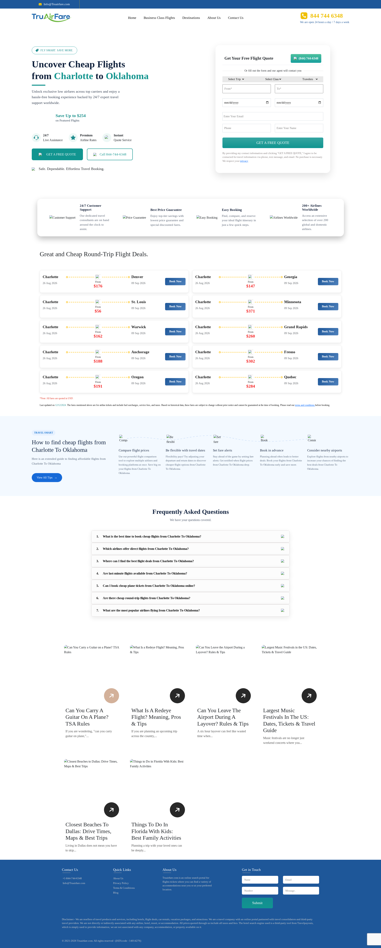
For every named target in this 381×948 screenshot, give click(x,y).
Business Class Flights (159, 18)
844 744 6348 (326, 16)
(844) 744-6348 (308, 58)
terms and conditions (305, 405)
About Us (214, 18)
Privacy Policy (121, 883)
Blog (115, 892)
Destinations (191, 18)
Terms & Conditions (124, 887)
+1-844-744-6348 (72, 878)
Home (132, 18)
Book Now (175, 281)
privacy (244, 160)
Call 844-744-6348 (113, 154)
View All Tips (47, 477)
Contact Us (235, 18)
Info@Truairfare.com (57, 4)
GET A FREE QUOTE (61, 154)
